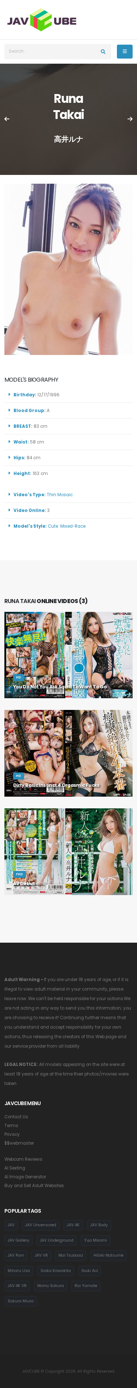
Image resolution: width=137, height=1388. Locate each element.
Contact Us (16, 1117)
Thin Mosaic (60, 495)
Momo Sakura (50, 1285)
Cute (53, 526)
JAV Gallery (18, 1240)
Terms (11, 1126)
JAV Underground (56, 1240)
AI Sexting (14, 1168)
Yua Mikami (95, 1240)
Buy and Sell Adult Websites (34, 1186)
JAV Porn (16, 1255)
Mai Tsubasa (70, 1255)
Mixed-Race (72, 526)
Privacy (12, 1134)
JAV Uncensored (40, 1225)
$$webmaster (19, 1143)
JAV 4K (73, 1225)
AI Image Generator (25, 1177)
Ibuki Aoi (89, 1270)
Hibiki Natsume (108, 1255)
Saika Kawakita (56, 1270)
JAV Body (99, 1225)
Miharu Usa (19, 1270)
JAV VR (41, 1255)
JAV (11, 1225)
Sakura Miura (21, 1301)
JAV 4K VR (17, 1285)
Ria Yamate (86, 1285)
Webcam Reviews (23, 1159)
